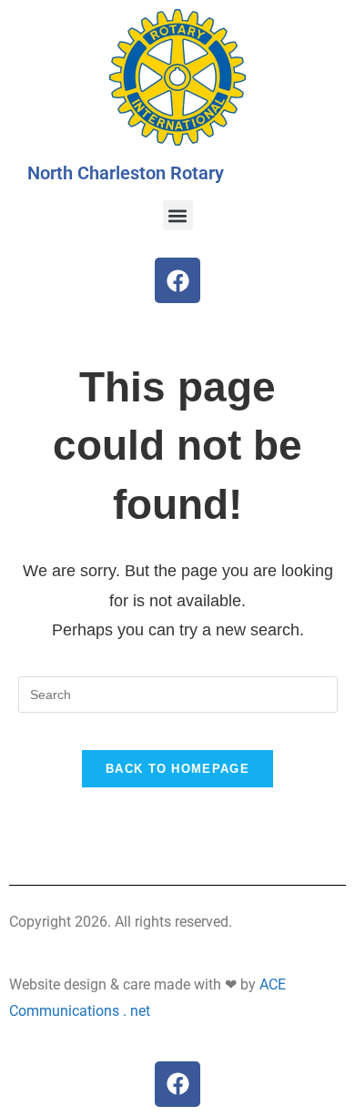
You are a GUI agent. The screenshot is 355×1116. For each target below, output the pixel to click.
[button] (178, 215)
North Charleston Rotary (125, 173)
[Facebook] (177, 280)
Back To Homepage (177, 769)
